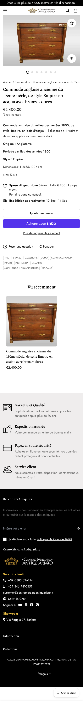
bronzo (17, 257)
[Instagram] (26, 605)
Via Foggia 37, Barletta (20, 619)
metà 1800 (37, 262)
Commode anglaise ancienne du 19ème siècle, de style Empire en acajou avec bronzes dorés (29, 356)
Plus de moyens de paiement (41, 233)
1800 (6, 257)
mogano (47, 268)
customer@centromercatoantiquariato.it (28, 592)
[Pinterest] (37, 605)
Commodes (22, 82)
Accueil (7, 82)
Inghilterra (21, 262)
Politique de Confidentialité (54, 539)
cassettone (31, 257)
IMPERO (8, 262)
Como (44, 257)
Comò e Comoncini (62, 257)
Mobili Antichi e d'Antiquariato (21, 268)
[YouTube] (20, 605)
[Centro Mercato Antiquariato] (41, 10)
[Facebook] (31, 605)
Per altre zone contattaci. (25, 194)
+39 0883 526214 (19, 580)
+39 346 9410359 (18, 586)
